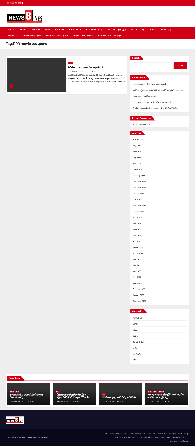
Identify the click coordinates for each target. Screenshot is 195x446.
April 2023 (137, 241)
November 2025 (139, 188)
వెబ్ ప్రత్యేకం (137, 354)
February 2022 (139, 289)
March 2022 (137, 283)
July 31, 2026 (108, 401)
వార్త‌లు (135, 348)
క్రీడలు (135, 330)
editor (31, 401)
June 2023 (137, 229)
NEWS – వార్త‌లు (166, 30)
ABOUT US (137, 318)
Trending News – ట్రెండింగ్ (57, 36)
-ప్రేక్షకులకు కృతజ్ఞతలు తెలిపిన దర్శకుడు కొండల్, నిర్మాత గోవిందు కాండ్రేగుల (159, 90)
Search (136, 58)
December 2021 (139, 301)
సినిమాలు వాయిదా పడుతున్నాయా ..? (85, 67)
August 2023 (138, 217)
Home (11, 30)
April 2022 (137, 277)
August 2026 (138, 140)
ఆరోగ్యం (135, 324)
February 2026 (139, 176)
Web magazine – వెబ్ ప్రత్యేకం (110, 36)
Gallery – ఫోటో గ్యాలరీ (117, 30)
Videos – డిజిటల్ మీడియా (83, 36)
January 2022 (138, 295)
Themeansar (45, 437)
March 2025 (137, 200)
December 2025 (139, 182)
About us (35, 30)
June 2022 (137, 265)
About (22, 30)
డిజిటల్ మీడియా (139, 342)
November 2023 (139, 205)
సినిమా (70, 63)
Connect (59, 30)
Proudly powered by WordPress (16, 437)
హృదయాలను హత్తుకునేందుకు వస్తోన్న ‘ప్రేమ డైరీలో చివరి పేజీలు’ (156, 108)
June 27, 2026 (154, 401)
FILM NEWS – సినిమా (94, 30)
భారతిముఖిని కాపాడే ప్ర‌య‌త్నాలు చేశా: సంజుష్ (149, 84)
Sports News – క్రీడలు (31, 36)
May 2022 (137, 271)
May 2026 (137, 158)
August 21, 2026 (18, 401)
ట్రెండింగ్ (135, 336)
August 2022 (138, 253)
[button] (183, 33)
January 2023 (138, 247)
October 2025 (138, 194)
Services (12, 36)
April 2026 (137, 164)
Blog (47, 30)
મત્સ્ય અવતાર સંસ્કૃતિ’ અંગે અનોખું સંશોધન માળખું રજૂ (153, 102)
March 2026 (137, 170)
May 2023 (137, 235)
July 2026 (137, 146)
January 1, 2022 (76, 71)
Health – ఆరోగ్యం (138, 30)
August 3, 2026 (63, 401)
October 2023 (138, 211)
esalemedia (91, 71)
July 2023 (137, 223)
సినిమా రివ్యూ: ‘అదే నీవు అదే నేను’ (145, 96)
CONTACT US (75, 30)
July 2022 (137, 259)
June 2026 (137, 152)
